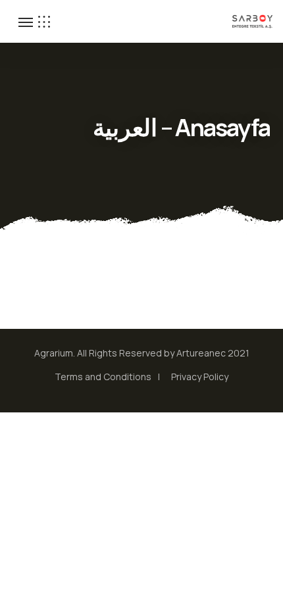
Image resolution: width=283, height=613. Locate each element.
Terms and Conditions (103, 376)
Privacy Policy (199, 376)
